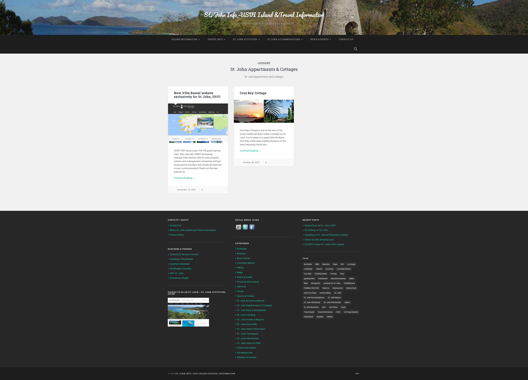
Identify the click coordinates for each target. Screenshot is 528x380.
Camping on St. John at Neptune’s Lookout (326, 234)
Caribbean (308, 269)
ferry (342, 274)
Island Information (184, 39)
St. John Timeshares (247, 333)
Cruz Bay (307, 274)
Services (241, 286)
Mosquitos (315, 283)
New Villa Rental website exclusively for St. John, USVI (197, 95)
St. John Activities (245, 39)
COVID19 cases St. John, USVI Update (324, 244)
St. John (337, 293)
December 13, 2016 (186, 190)
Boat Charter (243, 258)
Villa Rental (308, 317)
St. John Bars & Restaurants (251, 310)
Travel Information (246, 347)
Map (306, 283)
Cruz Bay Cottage (253, 93)
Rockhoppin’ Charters (180, 268)
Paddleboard (349, 283)
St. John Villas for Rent (249, 343)
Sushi (343, 307)
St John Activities (311, 307)
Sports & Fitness (245, 296)
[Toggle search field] (355, 49)
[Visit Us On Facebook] (252, 229)
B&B (317, 264)
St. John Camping (246, 314)
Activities (242, 248)
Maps (240, 272)
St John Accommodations (283, 39)
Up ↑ (358, 373)
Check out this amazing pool (319, 239)
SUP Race (333, 307)
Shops (240, 291)
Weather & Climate (246, 357)
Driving (333, 274)
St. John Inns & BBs (247, 324)
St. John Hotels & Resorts (250, 319)
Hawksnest (322, 278)
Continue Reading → (184, 177)
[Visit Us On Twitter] (245, 229)
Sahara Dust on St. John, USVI (320, 225)
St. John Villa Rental (312, 302)
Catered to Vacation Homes (184, 254)
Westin (330, 317)
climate (319, 269)
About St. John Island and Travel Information (193, 230)
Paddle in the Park (311, 288)
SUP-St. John (177, 273)
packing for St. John (332, 283)
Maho (352, 278)
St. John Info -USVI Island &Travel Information (264, 14)
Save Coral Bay (310, 293)
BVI (342, 264)
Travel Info (215, 39)
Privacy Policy (177, 234)
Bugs (335, 264)
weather (320, 317)
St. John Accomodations (314, 297)
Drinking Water (321, 274)
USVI (338, 312)
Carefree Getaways (180, 263)
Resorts (326, 288)
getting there (309, 278)
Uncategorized (244, 352)
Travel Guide (309, 312)
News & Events (319, 39)
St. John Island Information (251, 329)
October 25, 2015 (251, 162)
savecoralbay (325, 293)
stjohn (347, 302)
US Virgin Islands (351, 312)
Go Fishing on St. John (316, 230)
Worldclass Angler (179, 278)
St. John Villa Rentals (248, 338)
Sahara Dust (351, 288)
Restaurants (338, 288)
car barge (351, 264)
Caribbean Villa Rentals (181, 259)
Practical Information (248, 281)
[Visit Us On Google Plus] (238, 229)
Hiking (240, 267)
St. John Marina (334, 297)
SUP (324, 307)
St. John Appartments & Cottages (254, 305)
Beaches (241, 253)
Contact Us (346, 39)
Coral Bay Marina (245, 263)
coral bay (329, 269)
